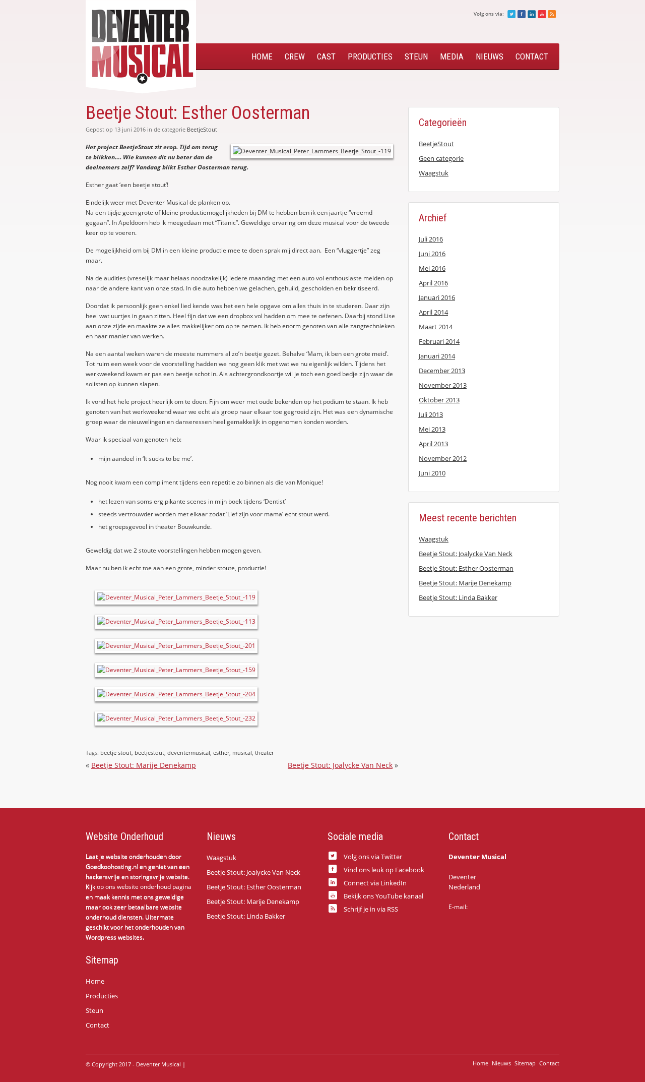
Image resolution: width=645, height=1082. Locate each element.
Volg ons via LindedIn (532, 14)
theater (264, 752)
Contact (531, 56)
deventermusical (188, 752)
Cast (326, 56)
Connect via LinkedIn (375, 882)
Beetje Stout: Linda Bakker (458, 597)
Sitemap (525, 1063)
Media (452, 56)
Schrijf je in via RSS (552, 14)
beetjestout (149, 752)
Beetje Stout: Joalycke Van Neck (340, 765)
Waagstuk (433, 172)
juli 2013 (431, 414)
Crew (295, 56)
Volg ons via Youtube (542, 14)
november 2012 (443, 458)
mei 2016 (432, 268)
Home (262, 56)
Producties (370, 56)
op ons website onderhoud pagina (144, 886)
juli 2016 (431, 239)
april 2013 (433, 443)
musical (242, 752)
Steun (416, 56)
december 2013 (442, 370)
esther (221, 752)
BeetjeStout (202, 129)
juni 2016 (432, 253)
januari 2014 (437, 355)
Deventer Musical (141, 47)
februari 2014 (439, 341)
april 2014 (433, 312)
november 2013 (443, 385)
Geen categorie (441, 158)
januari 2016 (437, 297)
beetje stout (116, 752)
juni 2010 (432, 472)
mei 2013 (432, 429)
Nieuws (489, 56)
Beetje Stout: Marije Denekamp (143, 765)
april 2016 (433, 282)
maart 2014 (436, 326)
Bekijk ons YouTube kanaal (383, 895)
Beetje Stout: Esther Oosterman (466, 568)
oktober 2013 (439, 399)
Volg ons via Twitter (511, 14)
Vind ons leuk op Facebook (522, 14)
